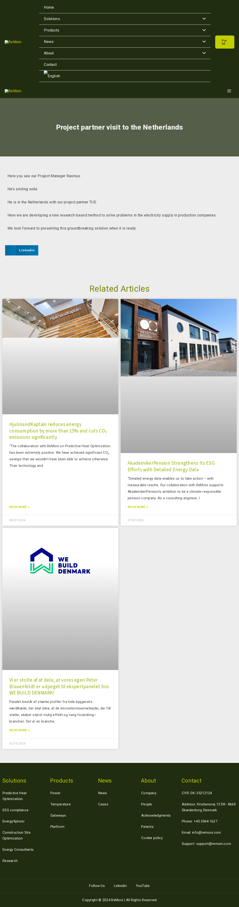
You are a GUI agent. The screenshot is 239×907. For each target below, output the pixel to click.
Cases (103, 804)
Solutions (52, 19)
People (146, 804)
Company (148, 793)
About (49, 53)
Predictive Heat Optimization (15, 796)
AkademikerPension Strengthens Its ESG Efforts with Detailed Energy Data (171, 466)
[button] (224, 42)
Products (51, 30)
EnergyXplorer (14, 821)
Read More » (19, 507)
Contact (50, 64)
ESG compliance (15, 810)
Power (55, 793)
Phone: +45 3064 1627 (199, 821)
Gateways (58, 815)
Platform (57, 827)
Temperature (60, 804)
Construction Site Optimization (17, 835)
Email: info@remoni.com (201, 832)
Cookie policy (152, 838)
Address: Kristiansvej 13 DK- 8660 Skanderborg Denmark (209, 807)
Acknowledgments (156, 815)
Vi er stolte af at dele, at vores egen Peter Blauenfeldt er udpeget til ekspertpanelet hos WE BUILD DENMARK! (59, 686)
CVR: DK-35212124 (197, 793)
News (49, 41)
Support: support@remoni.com (206, 844)
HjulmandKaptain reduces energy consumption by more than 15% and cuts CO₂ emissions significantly (58, 431)
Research (10, 861)
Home (49, 7)
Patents (147, 827)
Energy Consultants (18, 849)
